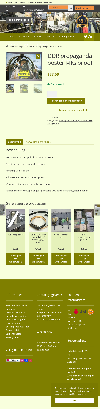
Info (48, 36)
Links (27, 44)
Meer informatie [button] (79, 394)
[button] (38, 56)
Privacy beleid (13, 337)
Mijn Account (41, 44)
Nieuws (37, 36)
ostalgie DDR (53, 123)
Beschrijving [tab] (14, 141)
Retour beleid (13, 330)
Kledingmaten (66, 36)
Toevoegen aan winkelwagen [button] (15, 258)
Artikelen (24, 36)
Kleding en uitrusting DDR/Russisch (75, 120)
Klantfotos (13, 44)
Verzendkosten (13, 333)
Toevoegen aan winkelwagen (66, 100)
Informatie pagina (15, 319)
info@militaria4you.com (49, 312)
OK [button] (74, 401)
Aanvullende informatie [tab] (38, 141)
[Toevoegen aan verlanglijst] (9, 211)
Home (11, 36)
